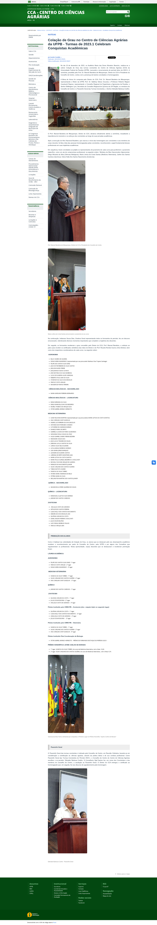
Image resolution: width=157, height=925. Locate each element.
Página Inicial (41, 30)
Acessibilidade (103, 6)
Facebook (129, 16)
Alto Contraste (115, 6)
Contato (119, 25)
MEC (30, 889)
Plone (54, 922)
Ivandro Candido (55, 57)
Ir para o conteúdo (32, 5)
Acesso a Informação (60, 893)
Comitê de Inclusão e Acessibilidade (60, 890)
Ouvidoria (57, 887)
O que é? (105, 887)
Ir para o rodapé (66, 5)
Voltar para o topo (123, 874)
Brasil (34, 2)
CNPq (31, 893)
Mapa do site (126, 6)
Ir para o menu (44, 5)
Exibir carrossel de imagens (54, 67)
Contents (49, 30)
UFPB (31, 887)
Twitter (126, 16)
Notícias (55, 30)
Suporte (112, 25)
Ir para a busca (55, 5)
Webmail (127, 25)
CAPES (31, 891)
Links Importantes (84, 893)
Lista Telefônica (83, 891)
